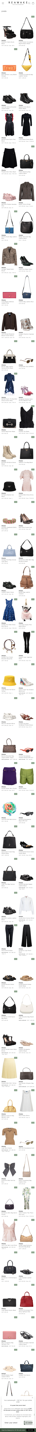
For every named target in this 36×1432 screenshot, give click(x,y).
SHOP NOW (30, 1430)
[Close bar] (35, 1429)
